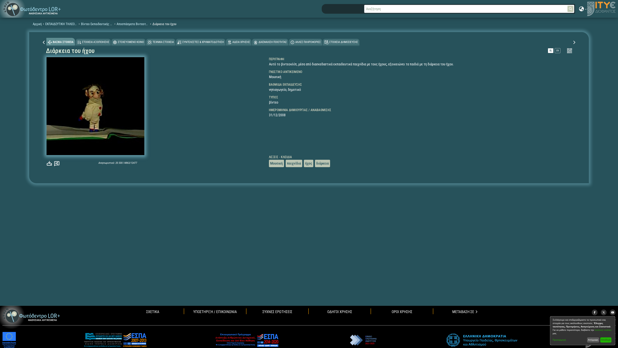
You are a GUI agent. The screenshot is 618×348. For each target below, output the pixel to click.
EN (557, 50)
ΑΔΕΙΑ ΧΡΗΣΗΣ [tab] (241, 42)
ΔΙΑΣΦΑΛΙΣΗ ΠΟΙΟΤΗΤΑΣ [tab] (272, 42)
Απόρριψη (593, 339)
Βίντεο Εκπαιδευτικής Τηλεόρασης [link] (97, 24)
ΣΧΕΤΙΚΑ (152, 312)
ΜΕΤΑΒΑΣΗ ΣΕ (463, 312)
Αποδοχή (605, 339)
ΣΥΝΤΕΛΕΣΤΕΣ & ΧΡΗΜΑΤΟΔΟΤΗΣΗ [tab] (203, 42)
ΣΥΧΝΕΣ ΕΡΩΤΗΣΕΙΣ (277, 312)
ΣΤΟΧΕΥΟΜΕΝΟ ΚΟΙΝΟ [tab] (131, 42)
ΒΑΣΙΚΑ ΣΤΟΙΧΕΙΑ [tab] (63, 42)
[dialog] (582, 331)
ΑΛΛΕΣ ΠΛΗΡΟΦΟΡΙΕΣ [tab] (308, 42)
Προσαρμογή (559, 339)
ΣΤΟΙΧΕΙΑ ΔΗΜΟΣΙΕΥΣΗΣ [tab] (343, 42)
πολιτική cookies (603, 330)
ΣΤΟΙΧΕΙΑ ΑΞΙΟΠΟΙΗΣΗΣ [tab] (95, 42)
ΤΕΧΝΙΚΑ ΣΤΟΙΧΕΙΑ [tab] (163, 42)
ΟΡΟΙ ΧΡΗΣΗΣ (402, 312)
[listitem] (595, 312)
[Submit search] (570, 9)
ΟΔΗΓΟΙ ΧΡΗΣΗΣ (339, 312)
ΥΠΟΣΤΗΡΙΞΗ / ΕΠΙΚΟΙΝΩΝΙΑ (215, 312)
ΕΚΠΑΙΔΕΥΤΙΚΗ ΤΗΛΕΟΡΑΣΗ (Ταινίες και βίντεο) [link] (61, 24)
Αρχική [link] (37, 24)
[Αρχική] (31, 315)
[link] (50, 163)
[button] (32, 9)
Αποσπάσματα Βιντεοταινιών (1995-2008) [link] (133, 24)
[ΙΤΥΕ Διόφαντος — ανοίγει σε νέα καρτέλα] (601, 9)
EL (551, 50)
